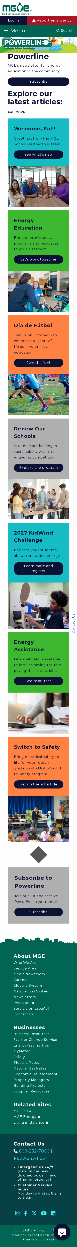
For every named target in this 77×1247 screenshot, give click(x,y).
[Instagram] (17, 1213)
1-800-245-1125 (29, 1158)
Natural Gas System (31, 991)
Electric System (28, 986)
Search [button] (67, 31)
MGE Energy (26, 1117)
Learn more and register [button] (38, 568)
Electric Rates (26, 1063)
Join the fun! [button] (38, 363)
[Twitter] (34, 1213)
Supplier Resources (31, 1091)
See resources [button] (39, 681)
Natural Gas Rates (30, 1068)
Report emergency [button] (54, 20)
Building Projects (29, 1086)
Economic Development (36, 1074)
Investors (22, 1003)
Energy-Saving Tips (31, 1045)
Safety (19, 1057)
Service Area (25, 968)
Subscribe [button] (38, 912)
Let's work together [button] (38, 259)
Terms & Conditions (40, 1239)
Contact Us (73, 623)
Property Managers (31, 1080)
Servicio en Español (31, 1008)
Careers (21, 980)
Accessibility (23, 1230)
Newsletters (25, 997)
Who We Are (25, 963)
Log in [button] (13, 20)
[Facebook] (25, 1213)
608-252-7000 (34, 1151)
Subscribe (38, 81)
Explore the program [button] (38, 468)
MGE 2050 (23, 1111)
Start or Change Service (35, 1040)
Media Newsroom (29, 974)
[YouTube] (43, 1213)
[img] (17, 8)
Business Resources (31, 1034)
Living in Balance (29, 1122)
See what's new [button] (38, 154)
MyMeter (22, 1051)
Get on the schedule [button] (38, 784)
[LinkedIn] (53, 1213)
